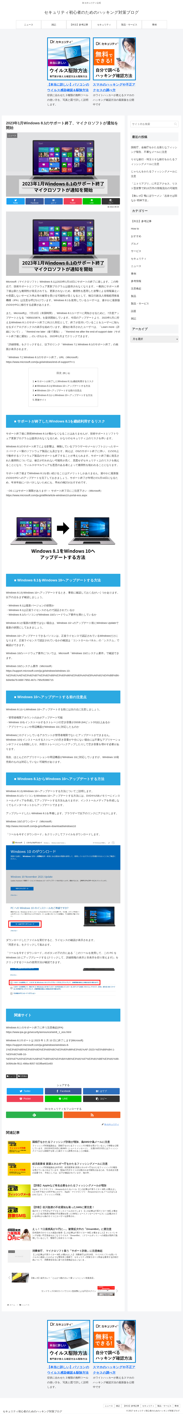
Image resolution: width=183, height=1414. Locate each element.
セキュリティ (138, 258)
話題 (133, 311)
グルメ (135, 243)
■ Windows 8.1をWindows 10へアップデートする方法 (62, 386)
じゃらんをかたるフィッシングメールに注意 (154, 174)
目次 (59, 373)
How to (135, 228)
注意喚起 (23, 1076)
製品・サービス (140, 303)
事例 (133, 273)
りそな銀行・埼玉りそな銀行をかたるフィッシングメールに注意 (154, 161)
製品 (133, 296)
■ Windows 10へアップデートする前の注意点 (58, 390)
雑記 (133, 318)
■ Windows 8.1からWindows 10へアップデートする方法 (64, 395)
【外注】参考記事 (141, 221)
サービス (136, 251)
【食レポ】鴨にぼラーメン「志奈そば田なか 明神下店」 (154, 198)
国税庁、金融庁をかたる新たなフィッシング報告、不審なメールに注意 (154, 149)
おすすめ (136, 236)
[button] (175, 124)
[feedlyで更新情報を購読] (34, 1115)
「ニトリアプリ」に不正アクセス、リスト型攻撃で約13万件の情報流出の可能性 (154, 186)
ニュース (12, 1076)
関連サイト (40, 399)
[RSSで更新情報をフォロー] (92, 1115)
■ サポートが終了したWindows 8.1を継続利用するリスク (64, 381)
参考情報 (136, 281)
